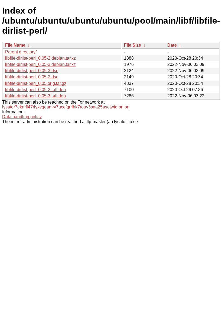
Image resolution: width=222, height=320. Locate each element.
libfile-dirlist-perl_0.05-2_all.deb (35, 89)
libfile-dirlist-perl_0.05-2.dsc (31, 77)
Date (172, 45)
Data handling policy (22, 116)
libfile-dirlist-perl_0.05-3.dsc (31, 70)
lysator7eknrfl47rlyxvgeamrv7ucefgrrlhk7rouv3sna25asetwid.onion (65, 107)
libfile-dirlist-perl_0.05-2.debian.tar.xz (40, 58)
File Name (15, 45)
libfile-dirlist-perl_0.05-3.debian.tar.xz (40, 64)
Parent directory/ (21, 52)
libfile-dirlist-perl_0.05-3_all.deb (35, 96)
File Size (132, 45)
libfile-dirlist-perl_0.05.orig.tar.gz (35, 83)
